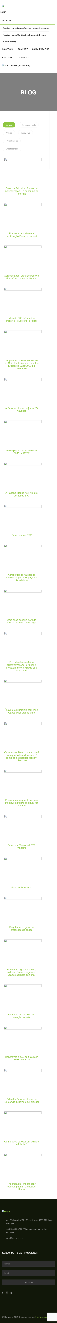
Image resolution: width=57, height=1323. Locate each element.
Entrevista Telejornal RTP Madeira (21, 846)
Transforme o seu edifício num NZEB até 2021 (21, 1058)
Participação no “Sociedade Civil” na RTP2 (21, 451)
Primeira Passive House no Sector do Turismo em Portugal (21, 1100)
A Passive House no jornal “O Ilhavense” (21, 409)
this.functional (41, 1317)
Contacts (23, 57)
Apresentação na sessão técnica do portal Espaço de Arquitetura (21, 577)
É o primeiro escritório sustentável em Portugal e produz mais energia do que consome (21, 666)
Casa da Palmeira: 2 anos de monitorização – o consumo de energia (21, 191)
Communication (41, 49)
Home (3, 12)
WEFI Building (9, 41)
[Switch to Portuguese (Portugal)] (16, 65)
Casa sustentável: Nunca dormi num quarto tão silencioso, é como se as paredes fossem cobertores (21, 756)
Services (6, 20)
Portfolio (7, 57)
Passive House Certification (16, 35)
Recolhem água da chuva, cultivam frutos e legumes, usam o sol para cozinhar (21, 972)
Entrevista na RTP (21, 535)
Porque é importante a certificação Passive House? (21, 234)
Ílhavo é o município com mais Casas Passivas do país (21, 711)
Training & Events (37, 35)
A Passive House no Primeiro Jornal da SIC (21, 494)
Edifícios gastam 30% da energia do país (21, 1016)
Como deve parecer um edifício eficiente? (21, 1143)
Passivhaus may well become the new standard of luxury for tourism (21, 803)
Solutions (7, 49)
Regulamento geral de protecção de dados (21, 928)
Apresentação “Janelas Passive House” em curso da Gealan (21, 277)
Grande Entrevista (21, 887)
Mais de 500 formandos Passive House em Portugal (21, 319)
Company (23, 49)
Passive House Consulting (36, 28)
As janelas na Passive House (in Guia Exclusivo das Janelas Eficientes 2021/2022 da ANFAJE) (21, 364)
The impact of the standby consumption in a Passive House (21, 1186)
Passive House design (13, 28)
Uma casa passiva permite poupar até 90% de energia (22, 621)
